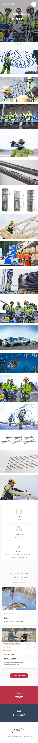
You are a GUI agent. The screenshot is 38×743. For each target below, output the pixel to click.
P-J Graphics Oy (28, 736)
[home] (9, 4)
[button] (33, 4)
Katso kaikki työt (19, 676)
